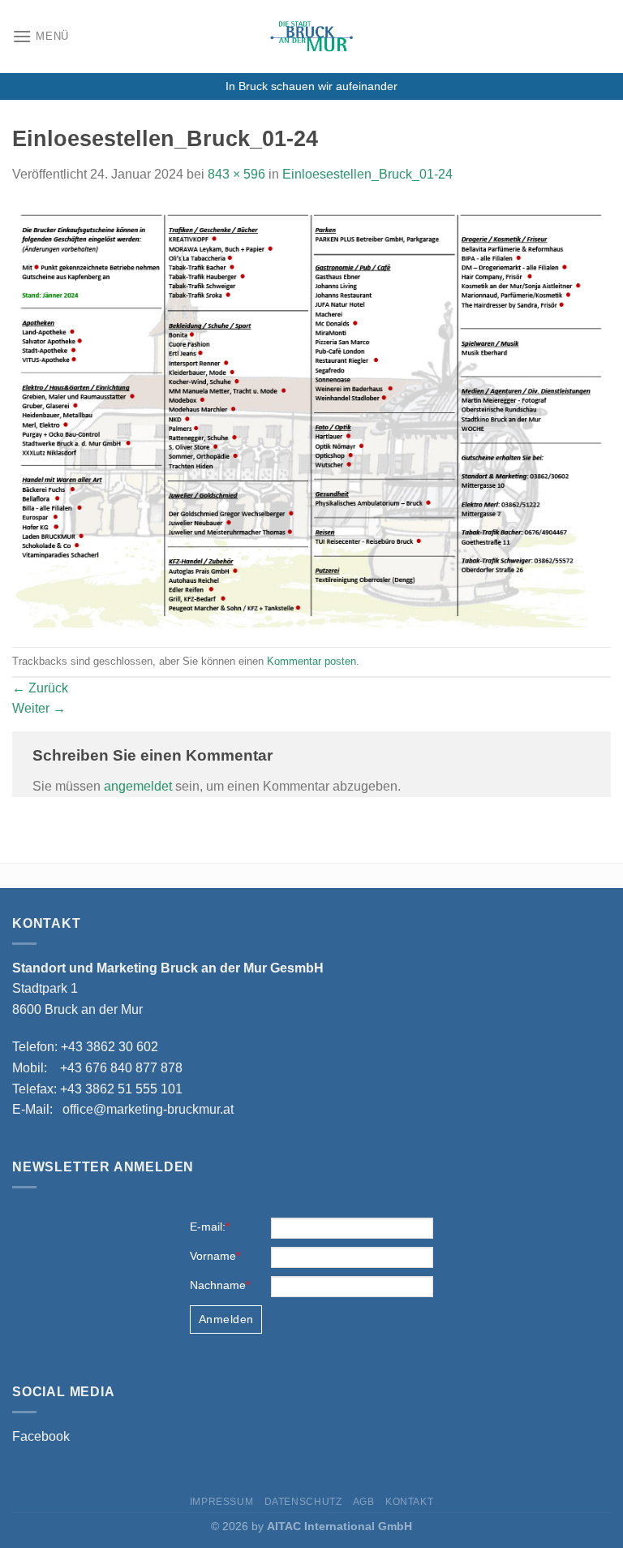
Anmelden (226, 1319)
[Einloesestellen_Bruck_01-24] (311, 415)
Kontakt (409, 1501)
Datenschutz (303, 1501)
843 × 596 (236, 174)
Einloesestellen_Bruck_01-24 (367, 174)
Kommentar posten (311, 661)
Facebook (41, 1436)
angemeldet (138, 786)
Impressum (222, 1501)
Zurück (40, 688)
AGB (364, 1501)
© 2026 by (311, 1526)
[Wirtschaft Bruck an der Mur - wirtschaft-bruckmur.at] (311, 36)
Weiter (39, 708)
